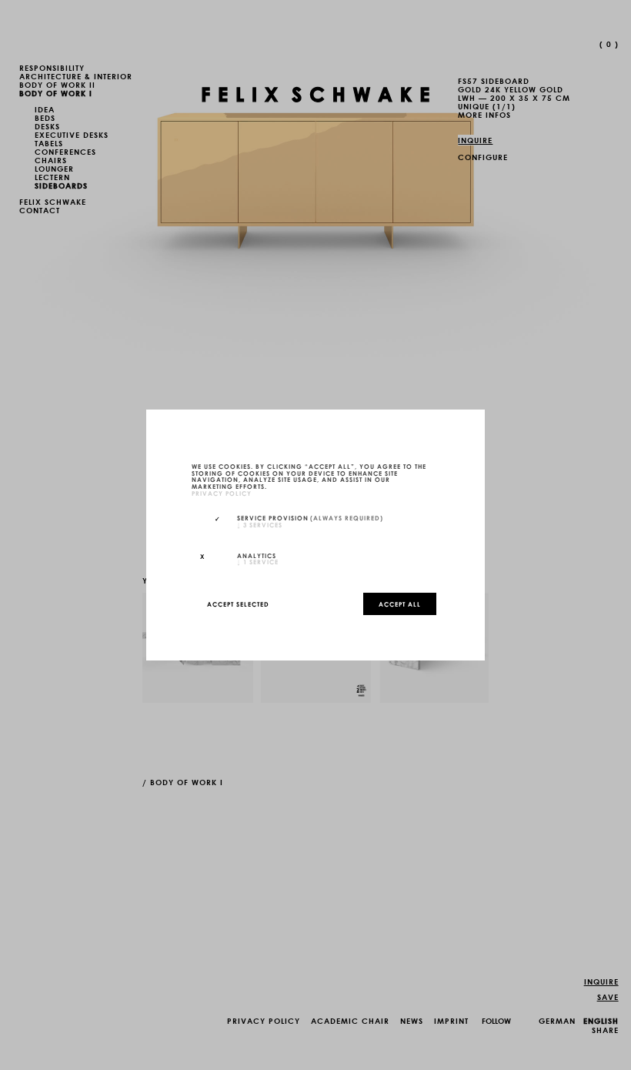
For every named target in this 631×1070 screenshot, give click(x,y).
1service (258, 561)
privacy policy (222, 492)
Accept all (400, 603)
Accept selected (238, 603)
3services (259, 524)
